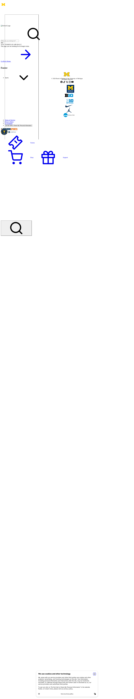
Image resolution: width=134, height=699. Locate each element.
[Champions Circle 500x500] (4, 131)
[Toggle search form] (16, 228)
